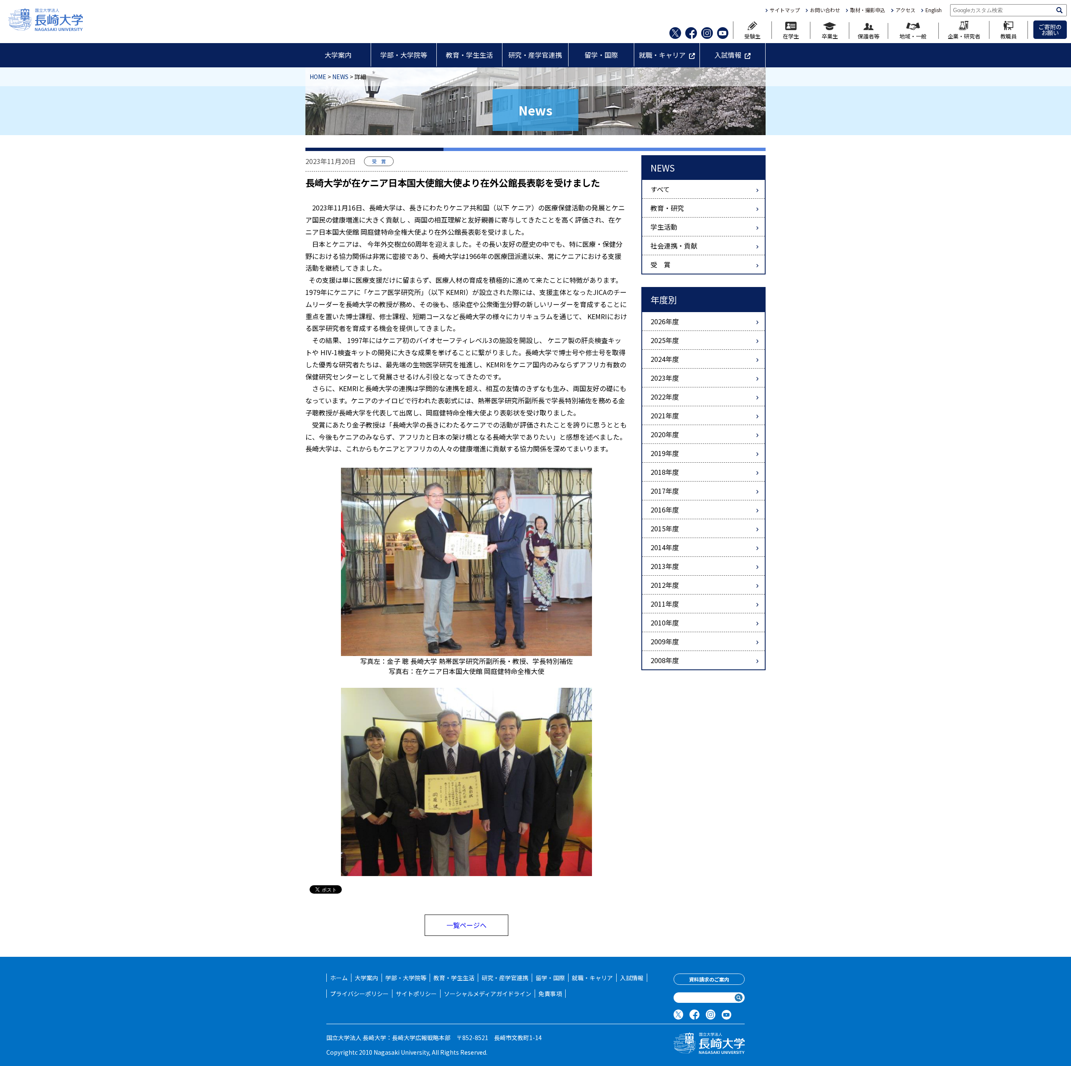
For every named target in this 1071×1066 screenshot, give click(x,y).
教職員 (1008, 35)
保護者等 (868, 35)
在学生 (791, 35)
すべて (660, 189)
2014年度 (665, 547)
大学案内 (338, 55)
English (933, 10)
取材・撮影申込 (867, 10)
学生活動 (664, 227)
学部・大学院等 (403, 55)
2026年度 (665, 321)
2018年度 (665, 472)
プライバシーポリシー (359, 993)
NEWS (340, 76)
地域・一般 (913, 35)
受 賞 (661, 264)
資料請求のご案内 (709, 979)
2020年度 (665, 434)
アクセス (905, 10)
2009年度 (665, 641)
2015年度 (665, 528)
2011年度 (665, 604)
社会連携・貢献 (674, 246)
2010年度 (665, 623)
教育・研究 (667, 208)
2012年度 (665, 585)
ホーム (339, 978)
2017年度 (665, 491)
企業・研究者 (964, 35)
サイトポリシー (416, 993)
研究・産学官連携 (535, 55)
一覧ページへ (466, 925)
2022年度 (665, 397)
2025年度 (665, 340)
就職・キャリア (662, 55)
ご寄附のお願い (1050, 30)
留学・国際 (601, 55)
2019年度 (665, 453)
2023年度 (665, 378)
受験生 (752, 35)
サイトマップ (785, 10)
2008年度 (665, 660)
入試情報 (728, 55)
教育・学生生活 (469, 55)
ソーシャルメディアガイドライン (487, 993)
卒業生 (830, 35)
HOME (318, 76)
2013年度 (665, 566)
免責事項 (550, 993)
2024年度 (665, 359)
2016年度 (665, 510)
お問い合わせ (825, 10)
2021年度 (665, 415)
